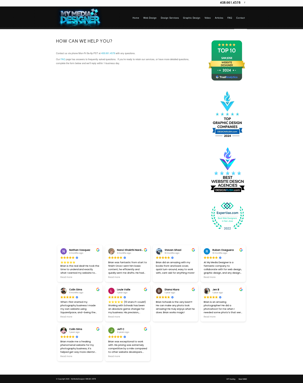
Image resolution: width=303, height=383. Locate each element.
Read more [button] (66, 277)
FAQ (63, 59)
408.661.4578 (230, 2)
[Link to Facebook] (244, 2)
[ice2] (79, 17)
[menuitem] (136, 17)
